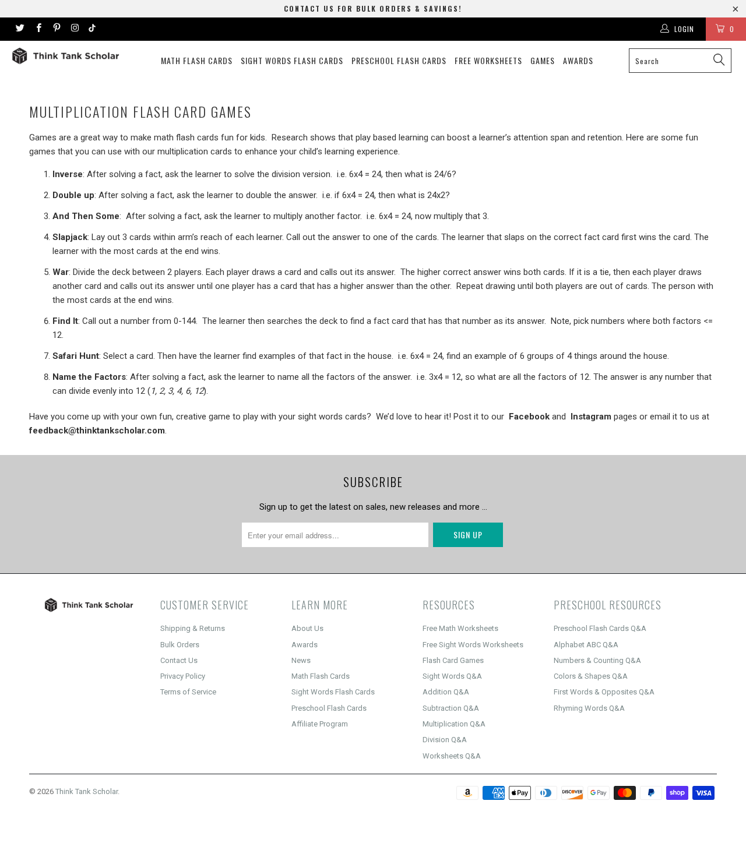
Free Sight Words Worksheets (473, 644)
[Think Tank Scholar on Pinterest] (56, 29)
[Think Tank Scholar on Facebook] (38, 29)
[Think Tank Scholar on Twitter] (19, 29)
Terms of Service (188, 691)
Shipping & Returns (192, 628)
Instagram (591, 416)
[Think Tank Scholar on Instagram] (74, 29)
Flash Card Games (453, 660)
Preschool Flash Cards (398, 60)
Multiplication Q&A (454, 723)
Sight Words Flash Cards (292, 60)
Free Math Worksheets (460, 628)
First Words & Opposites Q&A (604, 691)
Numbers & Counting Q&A (597, 660)
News (301, 660)
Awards (578, 60)
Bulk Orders (179, 644)
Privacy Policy (182, 676)
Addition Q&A (446, 691)
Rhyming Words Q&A (589, 708)
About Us (307, 628)
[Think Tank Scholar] (65, 56)
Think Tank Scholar (86, 791)
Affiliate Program (319, 723)
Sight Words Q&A (452, 676)
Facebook (529, 416)
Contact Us (179, 660)
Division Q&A (445, 739)
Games (542, 60)
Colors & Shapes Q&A (591, 676)
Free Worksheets (488, 60)
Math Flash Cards (197, 60)
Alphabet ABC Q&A (586, 644)
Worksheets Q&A (452, 756)
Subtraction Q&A (451, 708)
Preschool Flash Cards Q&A (600, 628)
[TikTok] (92, 29)
